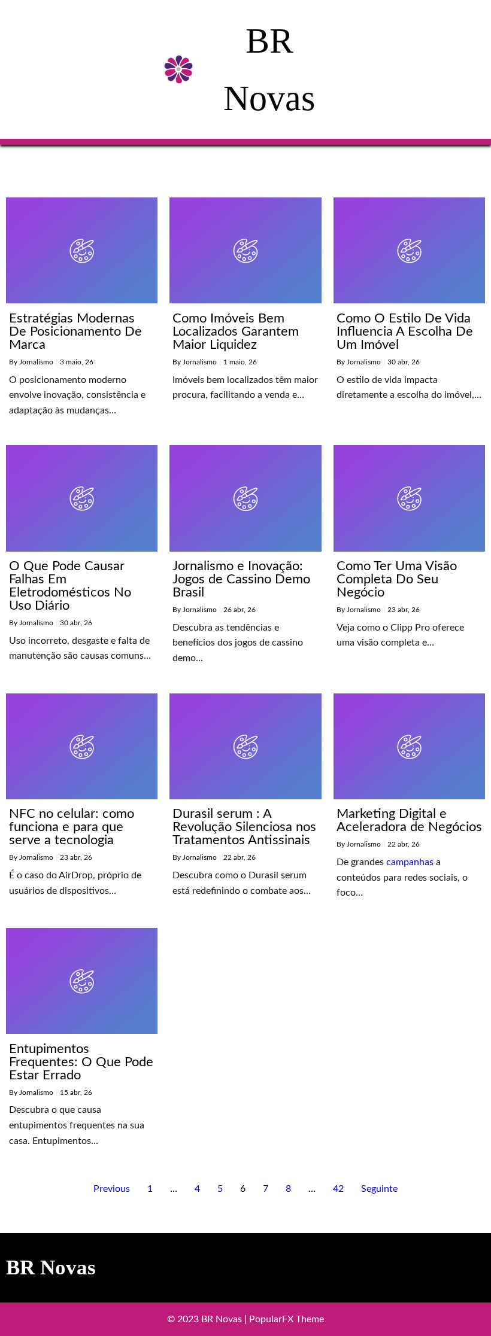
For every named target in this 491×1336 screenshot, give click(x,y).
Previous (111, 1189)
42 (338, 1189)
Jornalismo (36, 362)
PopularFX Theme (286, 1319)
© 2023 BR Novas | (208, 1319)
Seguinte (379, 1189)
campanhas (410, 862)
